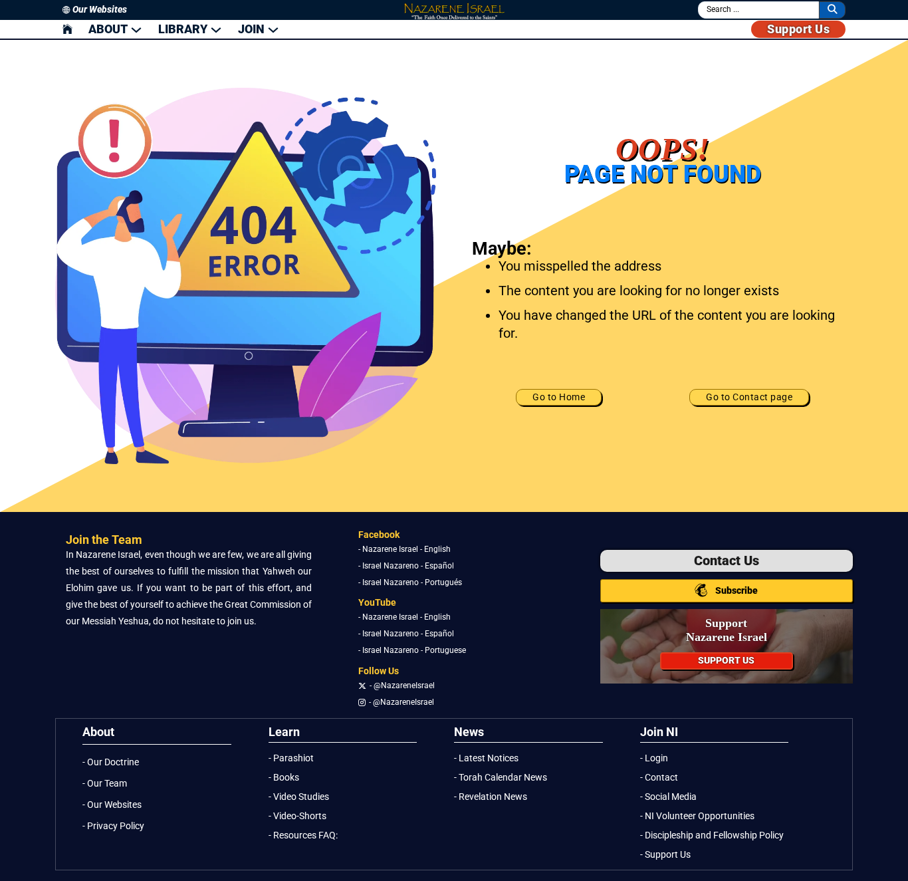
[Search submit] (832, 9)
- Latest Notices (486, 758)
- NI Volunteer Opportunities (697, 816)
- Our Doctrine (110, 762)
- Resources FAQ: (303, 835)
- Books (284, 777)
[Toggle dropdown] (136, 29)
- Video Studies (299, 797)
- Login (654, 758)
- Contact (659, 777)
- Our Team (104, 783)
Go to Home (558, 397)
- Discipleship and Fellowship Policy (712, 835)
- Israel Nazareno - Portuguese (412, 650)
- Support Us (665, 854)
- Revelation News (490, 797)
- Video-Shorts (297, 816)
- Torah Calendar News (500, 777)
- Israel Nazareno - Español (406, 565)
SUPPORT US (726, 660)
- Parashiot (291, 758)
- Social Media (668, 797)
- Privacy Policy (113, 826)
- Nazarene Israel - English (404, 549)
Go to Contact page (749, 397)
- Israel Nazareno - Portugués (410, 582)
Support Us (798, 29)
